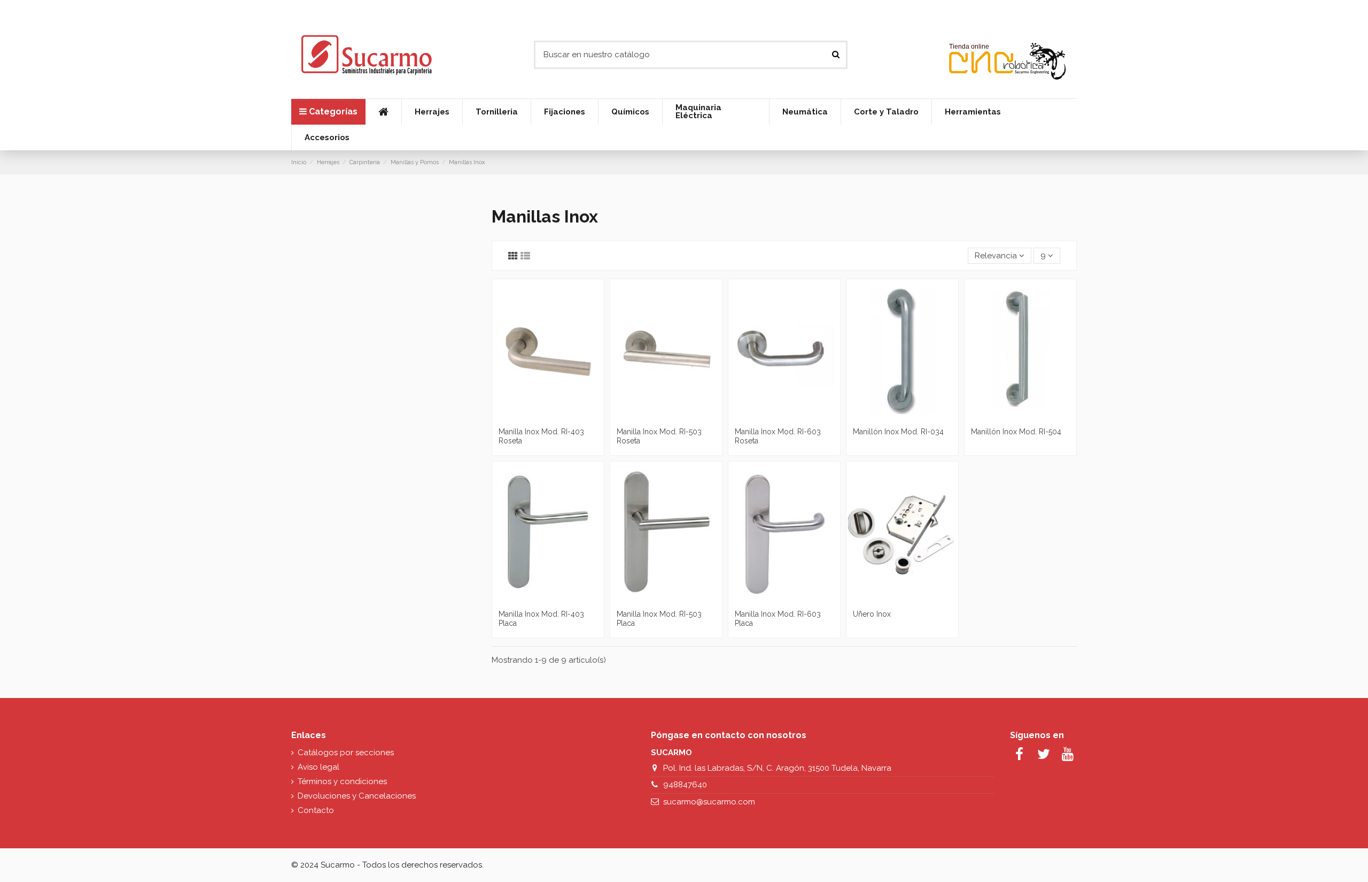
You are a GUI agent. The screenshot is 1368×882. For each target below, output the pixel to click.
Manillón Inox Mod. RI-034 (898, 431)
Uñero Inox (872, 614)
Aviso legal (318, 767)
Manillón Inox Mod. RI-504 (1016, 431)
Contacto (316, 810)
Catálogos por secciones (346, 752)
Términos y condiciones (342, 781)
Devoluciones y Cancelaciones (357, 796)
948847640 (685, 784)
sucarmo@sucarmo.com (709, 802)
